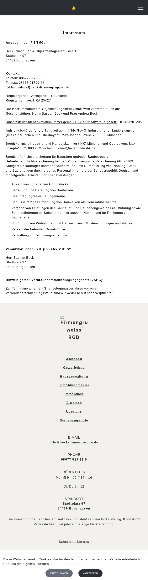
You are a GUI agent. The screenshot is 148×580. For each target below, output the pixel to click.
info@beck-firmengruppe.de (74, 442)
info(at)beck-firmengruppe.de (43, 87)
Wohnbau (74, 359)
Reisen (75, 403)
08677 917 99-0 (74, 459)
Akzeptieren (90, 573)
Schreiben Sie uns (74, 541)
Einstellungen (59, 573)
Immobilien (74, 394)
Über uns (74, 411)
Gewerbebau (74, 367)
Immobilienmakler (74, 385)
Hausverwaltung (74, 376)
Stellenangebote (74, 420)
